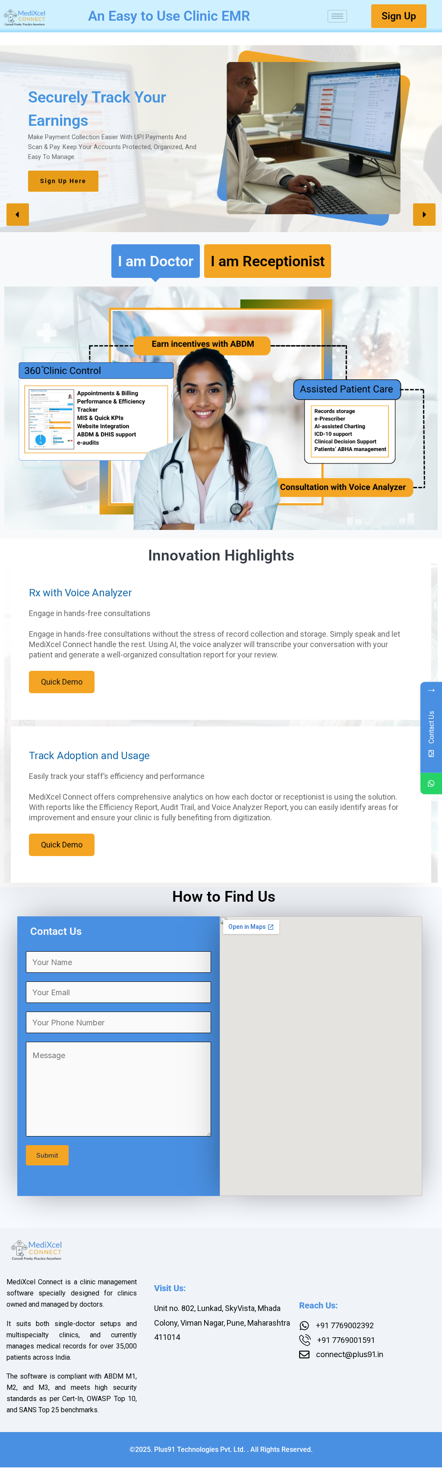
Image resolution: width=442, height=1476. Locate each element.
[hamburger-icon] (337, 16)
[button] (17, 214)
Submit (47, 1155)
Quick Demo (61, 681)
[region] (221, 138)
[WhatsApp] (431, 783)
